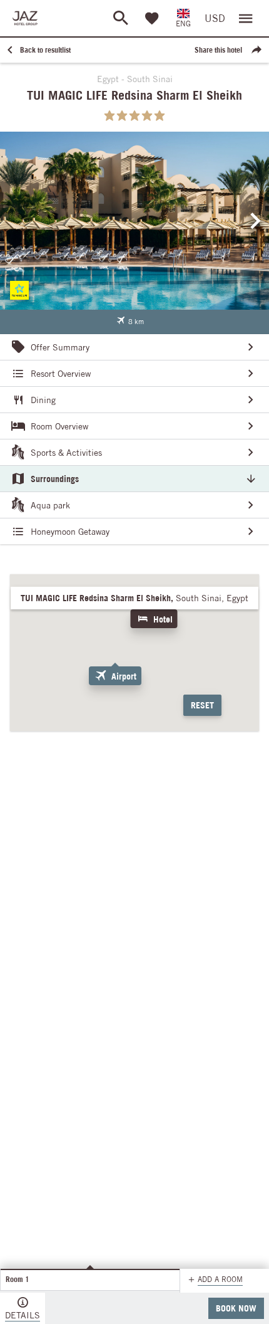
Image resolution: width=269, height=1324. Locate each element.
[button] (130, 322)
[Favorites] (152, 18)
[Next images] (256, 221)
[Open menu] (246, 18)
